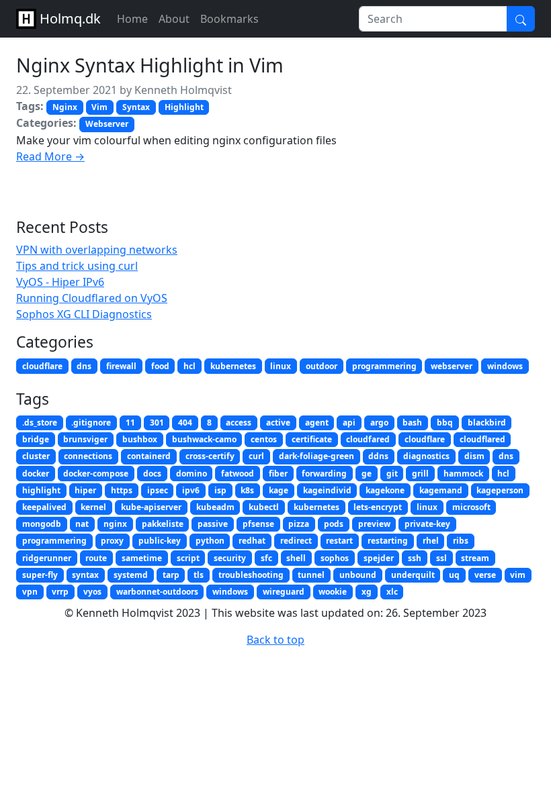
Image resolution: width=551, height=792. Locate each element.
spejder (379, 558)
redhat (252, 540)
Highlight (184, 107)
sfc (266, 558)
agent (317, 422)
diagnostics (426, 456)
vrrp (60, 591)
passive (213, 524)
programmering (384, 366)
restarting (388, 540)
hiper (85, 490)
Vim (99, 107)
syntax (85, 575)
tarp (171, 575)
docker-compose (95, 473)
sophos (335, 558)
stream (475, 558)
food (160, 366)
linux (280, 366)
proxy (112, 540)
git (392, 473)
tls (199, 575)
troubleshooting (251, 575)
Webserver (106, 124)
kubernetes (233, 366)
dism (474, 456)
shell (296, 558)
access (238, 422)
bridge (35, 439)
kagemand (440, 490)
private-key (427, 524)
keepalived (44, 507)
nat (82, 524)
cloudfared (368, 439)
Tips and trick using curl (77, 265)
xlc (392, 591)
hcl (189, 366)
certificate (312, 439)
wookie (333, 591)
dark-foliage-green (316, 456)
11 (130, 422)
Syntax (136, 107)
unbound (357, 575)
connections (88, 456)
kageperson (499, 490)
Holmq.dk (68, 18)
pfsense (258, 524)
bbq (445, 422)
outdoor (321, 366)
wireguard (283, 591)
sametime (142, 558)
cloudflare (42, 366)
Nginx (64, 107)
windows (505, 366)
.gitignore (91, 422)
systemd (131, 575)
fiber (278, 473)
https (121, 490)
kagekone (385, 490)
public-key (159, 540)
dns (84, 366)
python (210, 540)
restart (339, 540)
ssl (441, 558)
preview (374, 524)
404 (185, 422)
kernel (93, 507)
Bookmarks (229, 18)
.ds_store (39, 422)
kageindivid (327, 490)
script (188, 558)
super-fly (40, 575)
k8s (247, 490)
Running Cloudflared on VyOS (91, 298)
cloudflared (482, 439)
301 (157, 422)
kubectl (264, 507)
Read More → (50, 156)
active (278, 422)
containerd (149, 456)
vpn (30, 591)
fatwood (237, 473)
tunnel (311, 575)
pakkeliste (162, 524)
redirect (296, 540)
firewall (121, 366)
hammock (463, 473)
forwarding (324, 473)
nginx (115, 524)
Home (132, 18)
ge (367, 473)
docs (152, 473)
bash (412, 422)
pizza (298, 524)
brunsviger (85, 439)
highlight (41, 490)
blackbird (487, 422)
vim (517, 575)
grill (420, 473)
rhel (431, 540)
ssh (414, 558)
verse (485, 575)
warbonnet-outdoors (157, 591)
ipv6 (191, 490)
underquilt (413, 575)
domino (191, 473)
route (96, 558)
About (174, 18)
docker (35, 473)
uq (454, 575)
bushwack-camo (204, 439)
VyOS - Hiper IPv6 (60, 282)
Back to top (275, 639)
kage (278, 490)
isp (220, 490)
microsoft (471, 507)
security (230, 558)
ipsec (157, 490)
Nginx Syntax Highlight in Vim (150, 65)
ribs (460, 540)
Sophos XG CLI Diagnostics (84, 314)
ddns (378, 456)
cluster (36, 456)
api (349, 422)
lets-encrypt (377, 507)
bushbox (139, 439)
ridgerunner (46, 558)
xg (367, 591)
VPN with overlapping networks (96, 249)
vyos (92, 591)
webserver (451, 366)
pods (333, 524)
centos (264, 439)
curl (256, 456)
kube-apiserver (151, 507)
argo (379, 422)
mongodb (41, 524)
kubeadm (215, 507)
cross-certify (210, 456)
